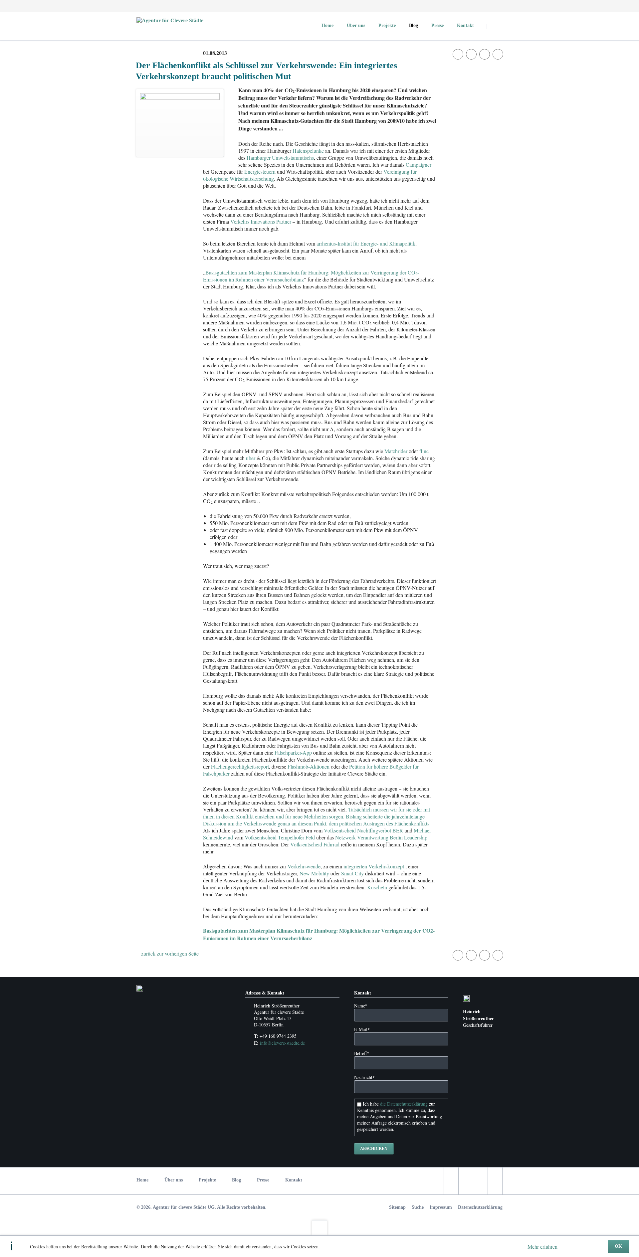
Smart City (352, 873)
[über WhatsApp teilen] (498, 54)
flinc (424, 451)
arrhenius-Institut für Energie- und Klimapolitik (366, 243)
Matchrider (395, 451)
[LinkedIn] (485, 6)
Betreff (361, 1053)
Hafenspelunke (308, 150)
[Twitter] (473, 6)
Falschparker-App (293, 752)
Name (360, 1005)
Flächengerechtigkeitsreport (240, 766)
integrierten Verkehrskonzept (373, 866)
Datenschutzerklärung (480, 1207)
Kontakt (293, 1179)
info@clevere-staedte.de (282, 1043)
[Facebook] (461, 6)
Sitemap (397, 1207)
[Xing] (497, 6)
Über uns (173, 1179)
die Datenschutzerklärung (404, 1104)
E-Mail (362, 1029)
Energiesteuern (260, 171)
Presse (263, 1179)
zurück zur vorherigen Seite (169, 953)
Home (142, 1179)
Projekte (207, 1179)
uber (250, 457)
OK (618, 1246)
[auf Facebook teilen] (458, 54)
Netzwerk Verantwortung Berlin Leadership (381, 837)
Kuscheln (377, 887)
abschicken (373, 1148)
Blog (236, 1179)
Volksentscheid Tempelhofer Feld (280, 837)
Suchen (495, 26)
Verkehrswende (304, 866)
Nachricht (364, 1077)
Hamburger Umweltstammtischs (280, 157)
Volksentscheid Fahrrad (314, 844)
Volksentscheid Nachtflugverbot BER (363, 830)
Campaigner (418, 164)
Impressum (441, 1207)
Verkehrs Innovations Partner (260, 221)
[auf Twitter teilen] (471, 54)
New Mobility (314, 873)
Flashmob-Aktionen (308, 766)
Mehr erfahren (542, 1246)
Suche (418, 1207)
